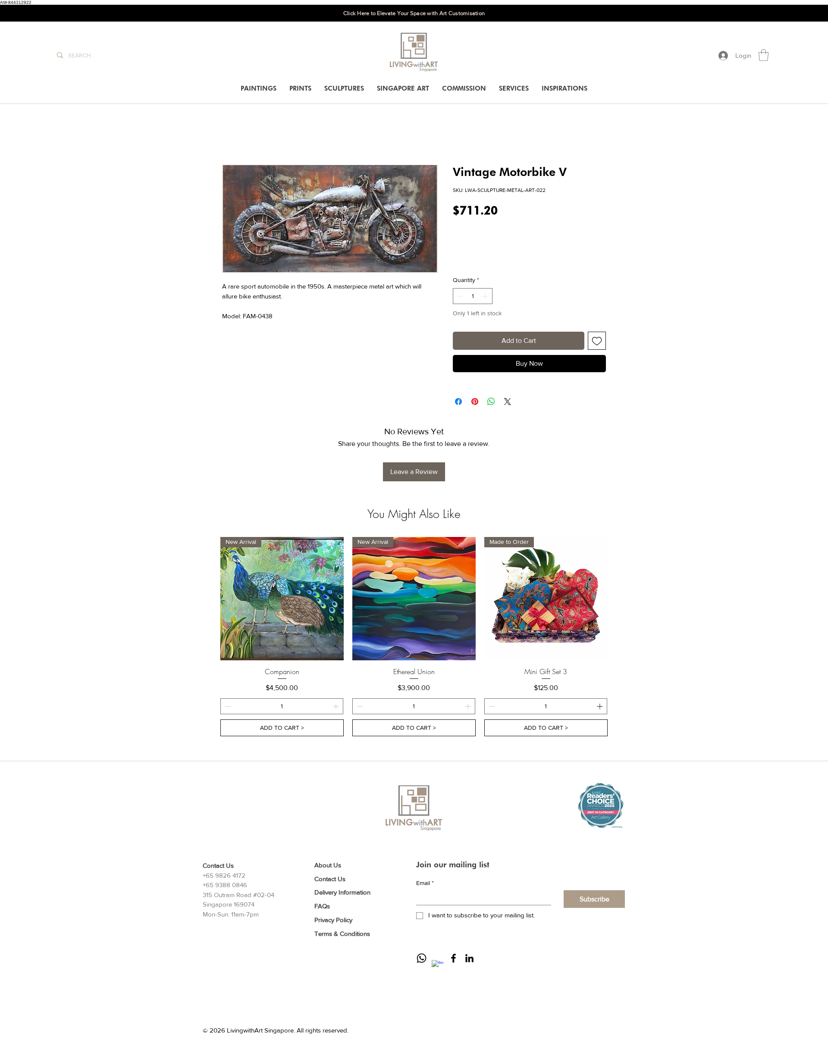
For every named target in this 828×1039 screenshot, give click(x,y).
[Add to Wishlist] (597, 341)
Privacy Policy (333, 919)
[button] (763, 55)
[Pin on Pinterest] (475, 401)
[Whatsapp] (421, 958)
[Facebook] (453, 958)
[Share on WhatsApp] (491, 401)
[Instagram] (437, 966)
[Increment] (485, 296)
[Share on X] (507, 401)
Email (425, 882)
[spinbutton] (472, 296)
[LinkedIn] (469, 958)
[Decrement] (459, 296)
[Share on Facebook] (458, 401)
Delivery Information (342, 892)
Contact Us (329, 878)
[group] (414, 637)
